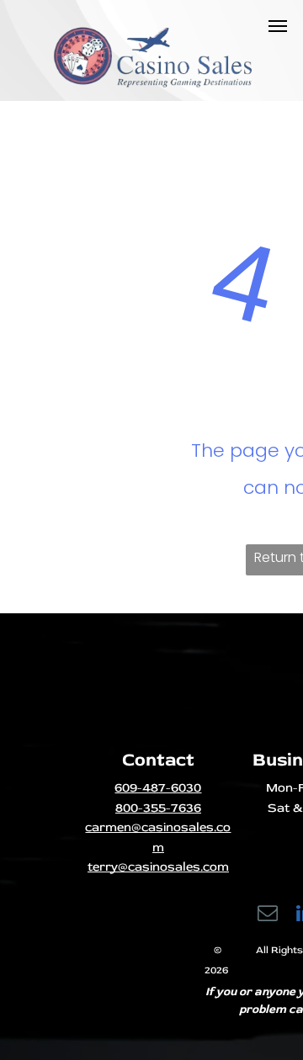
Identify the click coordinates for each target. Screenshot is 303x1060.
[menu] (278, 26)
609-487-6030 (157, 788)
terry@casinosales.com (158, 867)
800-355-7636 (158, 808)
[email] (268, 915)
